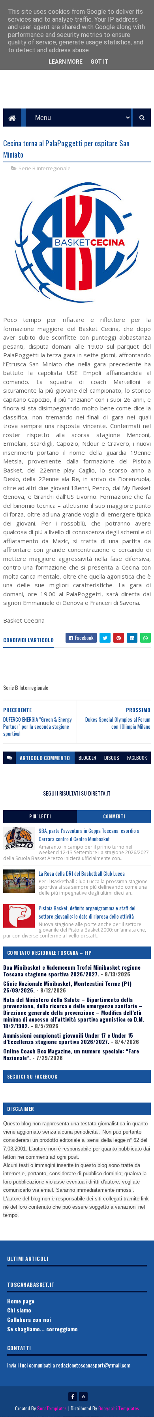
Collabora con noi (29, 1319)
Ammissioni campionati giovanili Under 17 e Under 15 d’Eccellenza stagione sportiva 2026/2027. (68, 1038)
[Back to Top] (83, 1396)
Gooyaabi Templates (118, 1408)
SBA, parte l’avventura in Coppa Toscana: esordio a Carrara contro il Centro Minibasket (89, 835)
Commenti (114, 816)
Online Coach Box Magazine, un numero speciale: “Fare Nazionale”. (71, 1054)
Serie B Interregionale (45, 168)
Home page (20, 1301)
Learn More (66, 62)
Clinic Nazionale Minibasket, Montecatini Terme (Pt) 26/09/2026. (67, 986)
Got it (99, 62)
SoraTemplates (52, 1408)
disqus (111, 757)
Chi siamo (19, 1310)
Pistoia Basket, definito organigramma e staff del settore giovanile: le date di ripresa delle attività (87, 912)
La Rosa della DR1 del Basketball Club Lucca (82, 873)
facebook (137, 757)
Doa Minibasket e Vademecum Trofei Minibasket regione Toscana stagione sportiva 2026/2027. (72, 970)
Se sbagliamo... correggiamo (42, 1329)
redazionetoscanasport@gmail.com (93, 1365)
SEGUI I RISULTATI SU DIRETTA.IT (77, 793)
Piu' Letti (40, 816)
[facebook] (72, 1396)
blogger (87, 757)
